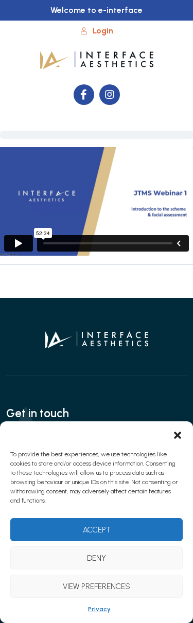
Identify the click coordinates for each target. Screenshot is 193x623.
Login (103, 30)
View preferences (96, 586)
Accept (97, 530)
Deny (96, 558)
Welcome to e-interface (96, 10)
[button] (177, 434)
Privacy (99, 609)
